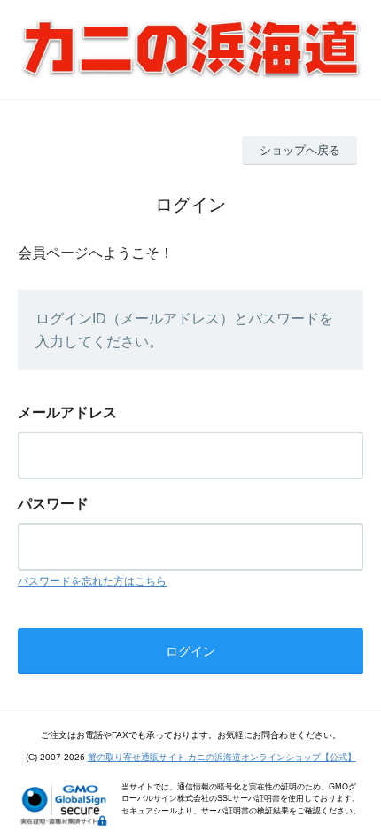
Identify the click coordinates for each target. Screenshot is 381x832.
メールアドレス (67, 412)
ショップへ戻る (300, 150)
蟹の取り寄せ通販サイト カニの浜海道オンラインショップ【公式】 (222, 757)
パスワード (53, 503)
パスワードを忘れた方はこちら (92, 581)
